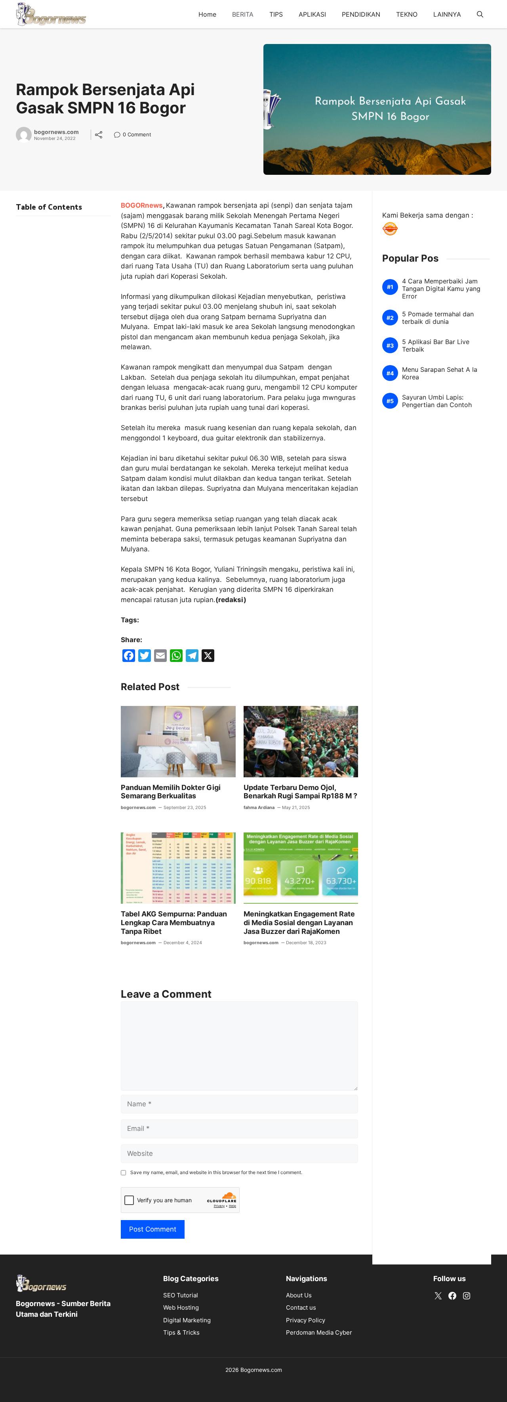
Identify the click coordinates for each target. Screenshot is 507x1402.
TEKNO (406, 14)
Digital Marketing (187, 1320)
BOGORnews (142, 205)
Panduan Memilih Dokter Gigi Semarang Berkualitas (171, 791)
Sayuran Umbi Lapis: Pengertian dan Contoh (437, 401)
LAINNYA (447, 14)
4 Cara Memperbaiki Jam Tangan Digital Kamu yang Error (441, 288)
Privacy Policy (305, 1320)
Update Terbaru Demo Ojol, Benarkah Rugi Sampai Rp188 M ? (300, 791)
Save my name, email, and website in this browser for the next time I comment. (216, 1172)
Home (207, 14)
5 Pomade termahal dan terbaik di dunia (438, 318)
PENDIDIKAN (361, 14)
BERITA (243, 14)
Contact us (301, 1307)
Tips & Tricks (181, 1332)
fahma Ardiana (259, 807)
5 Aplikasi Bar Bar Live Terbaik (435, 346)
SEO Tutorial (180, 1295)
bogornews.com (56, 132)
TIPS (276, 14)
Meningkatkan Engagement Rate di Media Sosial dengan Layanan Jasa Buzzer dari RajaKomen (299, 922)
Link (119, 135)
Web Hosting (181, 1307)
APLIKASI (312, 14)
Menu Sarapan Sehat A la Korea (439, 373)
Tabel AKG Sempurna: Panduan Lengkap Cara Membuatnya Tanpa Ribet (174, 922)
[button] (480, 14)
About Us (299, 1295)
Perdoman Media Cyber (319, 1332)
